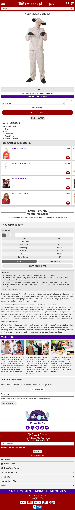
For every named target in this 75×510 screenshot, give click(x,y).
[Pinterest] (37, 428)
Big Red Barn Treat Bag (19, 148)
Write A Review (8, 403)
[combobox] (35, 8)
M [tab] (3, 235)
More (3, 485)
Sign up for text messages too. (14, 447)
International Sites (9, 481)
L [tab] (8, 235)
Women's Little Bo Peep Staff (21, 163)
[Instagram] (42, 428)
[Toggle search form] (68, 3)
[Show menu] (3, 3)
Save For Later (37, 118)
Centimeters (55, 261)
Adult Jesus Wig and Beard (20, 193)
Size (3, 100)
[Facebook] (28, 428)
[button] (72, 3)
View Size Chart (37, 107)
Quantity (69, 100)
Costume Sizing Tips (37, 266)
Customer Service (9, 472)
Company (5, 477)
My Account (9, 464)
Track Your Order (11, 468)
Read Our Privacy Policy (38, 455)
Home (7, 459)
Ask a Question (37, 389)
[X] (32, 428)
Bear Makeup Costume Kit (20, 178)
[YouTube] (47, 428)
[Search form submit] (72, 8)
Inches (19, 261)
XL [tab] (13, 235)
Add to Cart (37, 112)
